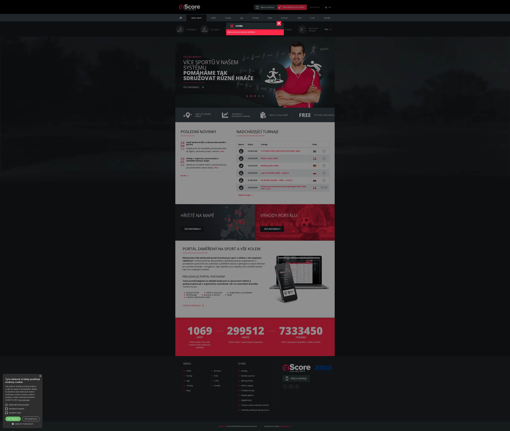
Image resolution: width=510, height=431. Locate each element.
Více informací (24, 400)
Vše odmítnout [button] (31, 419)
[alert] (22, 401)
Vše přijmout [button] (13, 419)
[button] (22, 424)
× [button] (40, 376)
